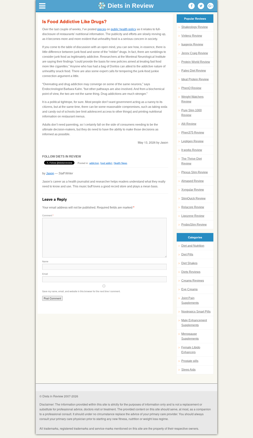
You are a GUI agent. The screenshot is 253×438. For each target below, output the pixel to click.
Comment (48, 215)
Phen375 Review (192, 132)
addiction (94, 163)
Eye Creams (189, 289)
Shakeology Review (194, 27)
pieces (101, 29)
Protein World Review (195, 61)
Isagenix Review (192, 44)
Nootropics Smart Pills (196, 311)
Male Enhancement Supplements (194, 323)
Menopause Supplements (190, 336)
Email (45, 273)
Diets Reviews (190, 271)
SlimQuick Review (193, 198)
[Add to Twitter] (201, 6)
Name (45, 261)
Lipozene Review (192, 215)
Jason (50, 173)
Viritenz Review (191, 35)
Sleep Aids (188, 369)
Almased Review (192, 181)
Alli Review (188, 123)
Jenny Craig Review (194, 53)
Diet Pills (187, 254)
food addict (106, 163)
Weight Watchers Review (192, 99)
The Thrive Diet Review (191, 161)
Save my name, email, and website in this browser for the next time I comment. (81, 291)
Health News (120, 163)
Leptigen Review (192, 141)
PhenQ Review (191, 88)
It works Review (191, 150)
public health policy (123, 29)
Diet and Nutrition (192, 245)
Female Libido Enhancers (190, 350)
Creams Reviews (192, 280)
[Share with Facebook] (191, 6)
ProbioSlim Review (194, 224)
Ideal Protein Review (195, 79)
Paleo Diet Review (193, 70)
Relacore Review (192, 207)
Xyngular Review (192, 189)
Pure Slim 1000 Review (191, 113)
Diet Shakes (189, 263)
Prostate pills (189, 360)
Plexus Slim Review (194, 172)
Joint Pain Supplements (190, 300)
